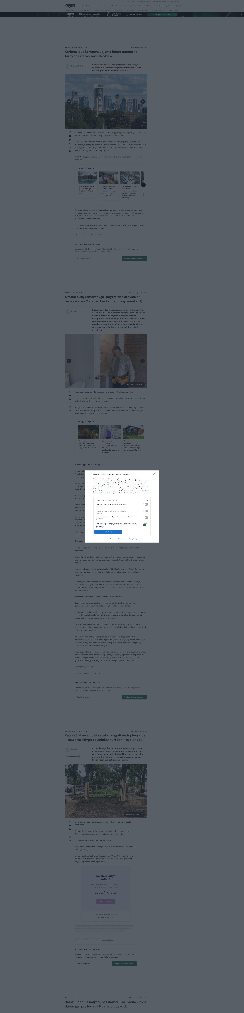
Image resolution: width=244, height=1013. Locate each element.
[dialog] (122, 506)
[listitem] (122, 500)
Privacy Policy (133, 539)
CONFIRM (108, 532)
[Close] (155, 474)
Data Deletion (111, 539)
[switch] (145, 504)
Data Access (122, 539)
